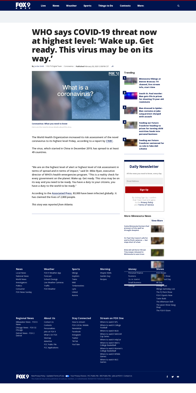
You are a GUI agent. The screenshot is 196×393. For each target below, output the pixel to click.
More (140, 5)
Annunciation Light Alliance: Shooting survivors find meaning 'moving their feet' (136, 277)
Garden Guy (105, 276)
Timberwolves (78, 285)
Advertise (48, 341)
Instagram (76, 334)
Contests (48, 325)
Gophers (75, 276)
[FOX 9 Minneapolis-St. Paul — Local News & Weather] (24, 6)
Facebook (76, 331)
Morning (105, 269)
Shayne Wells (105, 273)
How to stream (78, 322)
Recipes (103, 279)
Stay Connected (81, 318)
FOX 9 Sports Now (164, 295)
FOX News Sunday (24, 292)
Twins (74, 279)
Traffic (47, 285)
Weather (49, 269)
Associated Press (62, 193)
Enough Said (161, 285)
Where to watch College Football (110, 326)
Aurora (75, 295)
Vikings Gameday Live (165, 289)
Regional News (25, 318)
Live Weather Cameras (54, 282)
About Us (49, 318)
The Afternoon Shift (164, 301)
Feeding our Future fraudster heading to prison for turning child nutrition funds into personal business (151, 128)
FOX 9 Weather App (52, 273)
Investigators (21, 282)
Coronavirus (68, 66)
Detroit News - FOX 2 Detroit (25, 334)
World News (21, 279)
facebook (167, 377)
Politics (19, 285)
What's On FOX (50, 334)
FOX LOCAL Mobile (80, 325)
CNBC (109, 141)
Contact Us (49, 322)
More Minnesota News (137, 216)
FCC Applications (51, 347)
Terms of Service (146, 205)
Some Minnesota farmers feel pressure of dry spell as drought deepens (136, 228)
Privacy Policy (147, 202)
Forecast (48, 276)
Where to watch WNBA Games (110, 355)
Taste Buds (161, 298)
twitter (173, 377)
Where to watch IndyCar (110, 339)
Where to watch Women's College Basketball (111, 349)
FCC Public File (50, 344)
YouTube (76, 344)
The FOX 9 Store (163, 310)
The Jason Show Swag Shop (165, 306)
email (178, 377)
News (19, 269)
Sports (76, 269)
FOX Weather (49, 289)
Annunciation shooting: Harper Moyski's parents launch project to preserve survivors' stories (135, 265)
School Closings (51, 279)
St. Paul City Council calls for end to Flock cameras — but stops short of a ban (136, 240)
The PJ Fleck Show (164, 292)
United (75, 292)
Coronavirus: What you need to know (49, 123)
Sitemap (47, 338)
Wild (74, 282)
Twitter (75, 338)
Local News (21, 273)
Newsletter (76, 328)
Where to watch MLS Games (109, 360)
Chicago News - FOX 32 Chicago (26, 328)
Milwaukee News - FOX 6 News (26, 323)
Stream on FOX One (112, 318)
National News (22, 276)
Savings (131, 285)
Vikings (75, 273)
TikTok (75, 341)
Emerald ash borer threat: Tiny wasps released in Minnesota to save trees (135, 252)
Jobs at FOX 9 (50, 331)
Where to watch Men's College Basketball (110, 343)
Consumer (20, 289)
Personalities (49, 328)
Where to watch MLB (109, 330)
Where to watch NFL (109, 322)
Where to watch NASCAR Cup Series (111, 335)
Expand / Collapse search (178, 6)
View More (157, 220)
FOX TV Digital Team (54, 66)
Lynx (74, 289)
